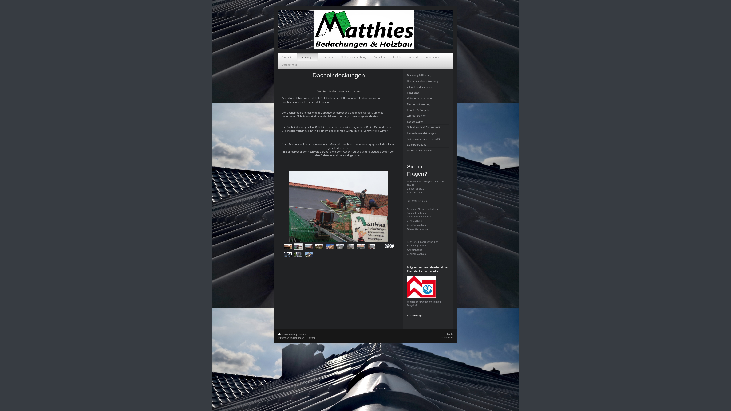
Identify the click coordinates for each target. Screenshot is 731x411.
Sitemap (301, 334)
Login (450, 334)
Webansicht (447, 337)
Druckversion (288, 334)
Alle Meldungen (415, 315)
